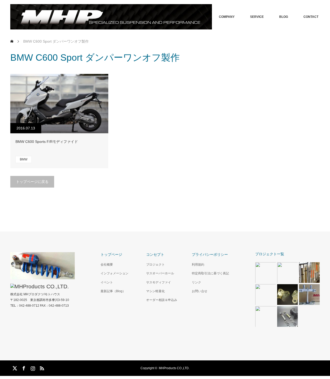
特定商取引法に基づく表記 (210, 273)
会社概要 (107, 264)
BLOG (283, 17)
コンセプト (155, 254)
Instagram (32, 367)
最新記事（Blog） (113, 291)
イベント (107, 282)
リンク (196, 282)
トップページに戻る (32, 182)
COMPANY (227, 17)
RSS (41, 367)
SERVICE (257, 17)
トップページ (111, 254)
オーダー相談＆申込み (161, 300)
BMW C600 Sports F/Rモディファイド (46, 142)
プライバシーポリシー (210, 254)
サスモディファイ (158, 282)
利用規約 (198, 264)
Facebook (23, 367)
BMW (23, 159)
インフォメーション (114, 273)
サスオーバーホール (160, 273)
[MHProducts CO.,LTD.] (111, 16)
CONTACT (310, 17)
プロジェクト (155, 264)
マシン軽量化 (155, 291)
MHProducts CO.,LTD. (174, 368)
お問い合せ (199, 291)
